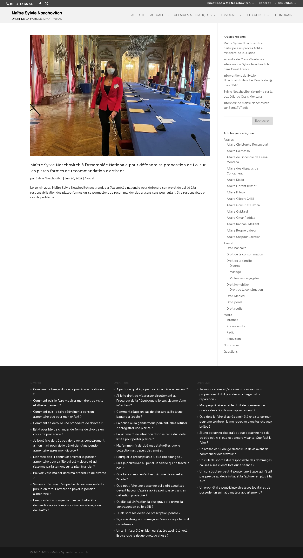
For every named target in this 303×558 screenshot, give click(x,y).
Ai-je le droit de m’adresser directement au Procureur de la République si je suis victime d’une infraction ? (151, 400)
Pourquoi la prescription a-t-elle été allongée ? (149, 457)
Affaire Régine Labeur (241, 230)
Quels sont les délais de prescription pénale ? (148, 513)
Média (228, 315)
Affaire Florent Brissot (242, 186)
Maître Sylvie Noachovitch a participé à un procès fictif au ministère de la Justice (244, 48)
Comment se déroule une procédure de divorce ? (68, 423)
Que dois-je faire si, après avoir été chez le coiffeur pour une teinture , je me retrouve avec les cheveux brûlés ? (236, 421)
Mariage (235, 272)
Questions (231, 351)
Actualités (159, 15)
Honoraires (285, 15)
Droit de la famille (239, 260)
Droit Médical (236, 296)
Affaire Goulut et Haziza (243, 205)
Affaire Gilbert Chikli (240, 198)
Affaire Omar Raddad (241, 217)
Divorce (235, 265)
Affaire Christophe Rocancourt (247, 144)
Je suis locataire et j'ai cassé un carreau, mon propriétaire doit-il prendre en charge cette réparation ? (231, 394)
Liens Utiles (284, 3)
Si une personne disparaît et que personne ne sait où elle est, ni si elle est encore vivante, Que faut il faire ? (235, 437)
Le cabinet (256, 15)
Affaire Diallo (235, 179)
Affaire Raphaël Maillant (243, 224)
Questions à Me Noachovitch (229, 3)
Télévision (234, 338)
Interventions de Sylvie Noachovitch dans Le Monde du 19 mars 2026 (248, 80)
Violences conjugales (245, 278)
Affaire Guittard (237, 211)
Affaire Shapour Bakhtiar (243, 237)
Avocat (89, 178)
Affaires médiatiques (193, 15)
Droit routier (235, 308)
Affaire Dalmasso (238, 151)
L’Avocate (229, 15)
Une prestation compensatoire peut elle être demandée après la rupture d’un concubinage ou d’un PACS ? (67, 505)
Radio (231, 332)
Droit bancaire (236, 248)
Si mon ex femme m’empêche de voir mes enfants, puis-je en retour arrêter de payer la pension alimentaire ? (69, 489)
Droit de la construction (246, 289)
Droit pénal (234, 302)
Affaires (229, 139)
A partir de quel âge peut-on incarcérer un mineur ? (152, 389)
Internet (232, 320)
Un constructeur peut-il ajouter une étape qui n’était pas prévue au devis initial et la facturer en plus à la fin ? (236, 476)
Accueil (138, 15)
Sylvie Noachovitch (49, 178)
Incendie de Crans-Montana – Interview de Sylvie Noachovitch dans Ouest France (246, 64)
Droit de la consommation (245, 254)
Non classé (231, 345)
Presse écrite (236, 326)
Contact (265, 3)
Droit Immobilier (238, 284)
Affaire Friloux (236, 192)
